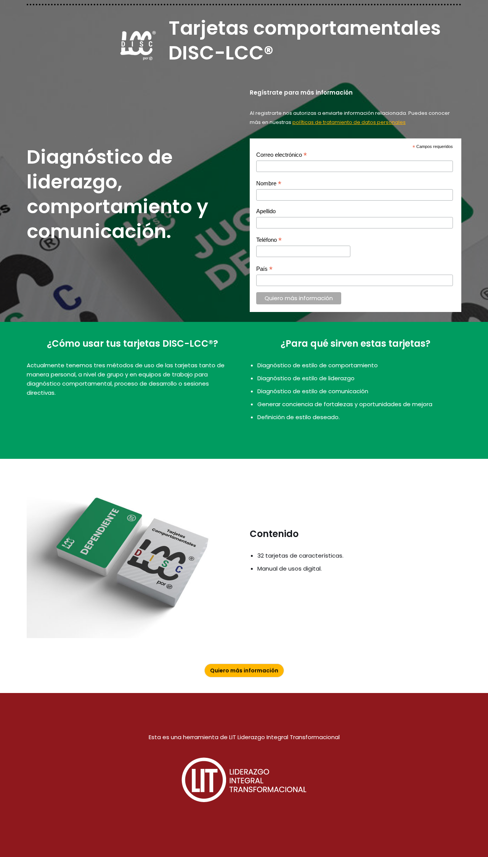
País (264, 269)
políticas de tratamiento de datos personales (349, 122)
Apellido (266, 211)
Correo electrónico (281, 155)
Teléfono (269, 240)
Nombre (268, 184)
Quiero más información (244, 670)
